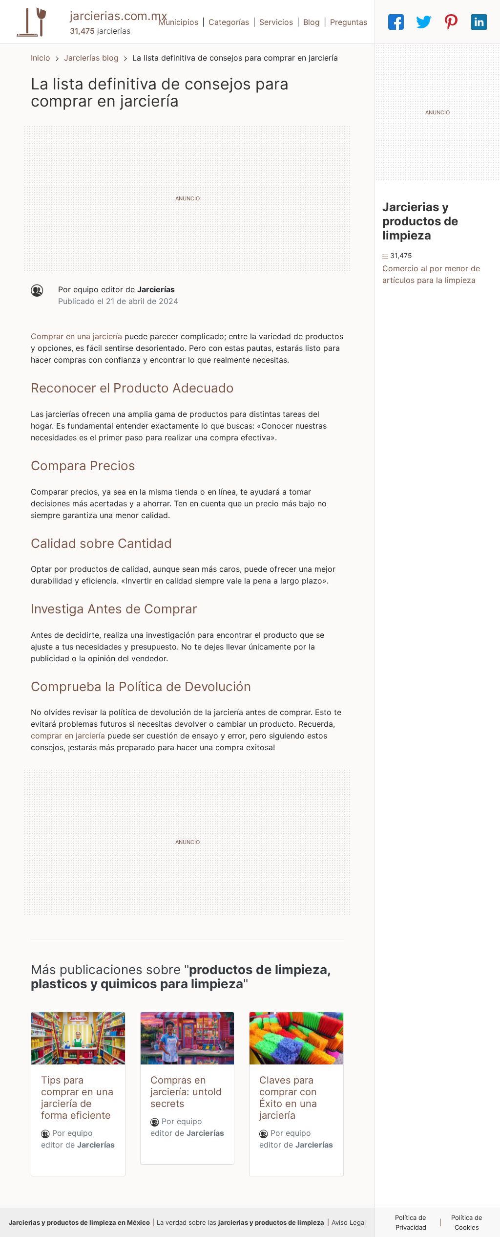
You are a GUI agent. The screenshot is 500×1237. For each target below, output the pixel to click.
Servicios (276, 22)
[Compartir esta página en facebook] (396, 22)
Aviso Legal (349, 1222)
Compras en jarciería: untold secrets (186, 1091)
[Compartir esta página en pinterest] (451, 22)
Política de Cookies (466, 1222)
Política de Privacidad (410, 1222)
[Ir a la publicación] (78, 1038)
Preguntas (348, 22)
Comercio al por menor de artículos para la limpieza (431, 274)
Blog (311, 22)
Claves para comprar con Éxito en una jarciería (288, 1097)
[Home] (31, 21)
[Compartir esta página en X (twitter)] (424, 22)
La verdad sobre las (240, 1222)
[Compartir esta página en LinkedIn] (479, 22)
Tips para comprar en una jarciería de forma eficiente (77, 1097)
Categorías (228, 22)
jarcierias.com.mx (118, 16)
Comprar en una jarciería (76, 336)
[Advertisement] (187, 198)
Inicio (40, 58)
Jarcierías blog (92, 58)
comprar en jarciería (68, 735)
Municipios (178, 22)
